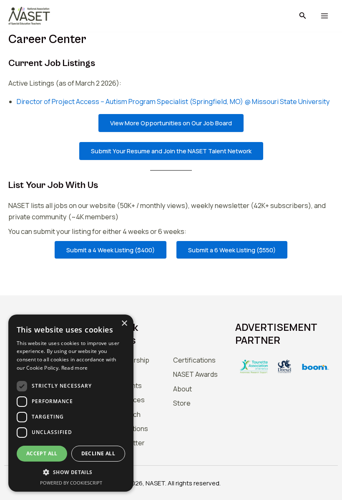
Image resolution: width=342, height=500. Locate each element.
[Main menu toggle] (324, 16)
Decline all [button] (98, 453)
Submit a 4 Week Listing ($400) (110, 250)
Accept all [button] (42, 453)
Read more (74, 367)
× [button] (124, 323)
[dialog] (70, 403)
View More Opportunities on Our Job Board (171, 123)
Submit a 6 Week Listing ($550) (232, 250)
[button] (303, 15)
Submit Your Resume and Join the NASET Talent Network (171, 151)
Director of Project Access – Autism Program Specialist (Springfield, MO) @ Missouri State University (173, 101)
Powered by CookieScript (71, 483)
